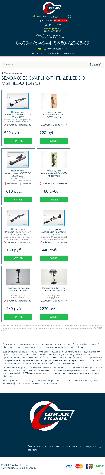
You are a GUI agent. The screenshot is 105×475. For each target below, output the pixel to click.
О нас (80, 446)
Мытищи (54, 17)
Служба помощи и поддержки (19, 467)
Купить (18, 140)
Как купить (50, 53)
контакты (69, 53)
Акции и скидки (94, 446)
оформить (60, 20)
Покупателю (67, 446)
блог (59, 53)
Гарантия (36, 53)
